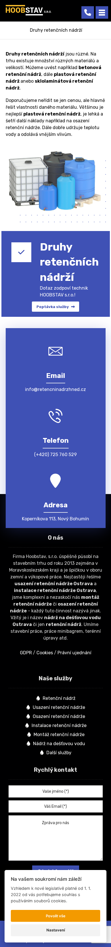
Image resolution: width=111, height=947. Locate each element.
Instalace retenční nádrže (59, 725)
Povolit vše (55, 916)
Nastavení (55, 930)
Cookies (44, 652)
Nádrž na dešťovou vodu (59, 743)
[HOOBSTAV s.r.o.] (28, 10)
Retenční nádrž (59, 698)
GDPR (26, 652)
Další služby (58, 752)
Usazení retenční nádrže (59, 707)
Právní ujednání (74, 652)
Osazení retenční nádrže (59, 716)
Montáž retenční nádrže (59, 734)
